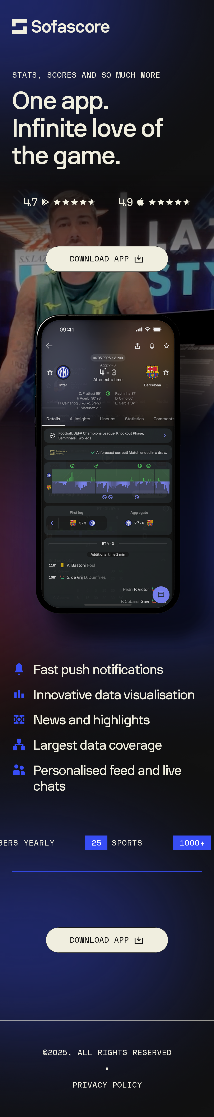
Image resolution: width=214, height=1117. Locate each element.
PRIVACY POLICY (107, 1085)
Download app (99, 258)
